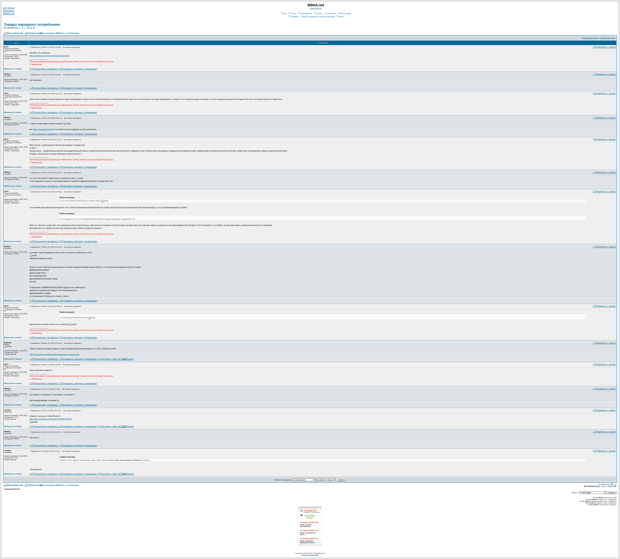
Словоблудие (73, 33)
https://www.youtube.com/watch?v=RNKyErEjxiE (51, 419)
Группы (320, 14)
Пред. (16, 28)
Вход (341, 17)
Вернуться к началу (12, 69)
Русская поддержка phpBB (310, 555)
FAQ (285, 14)
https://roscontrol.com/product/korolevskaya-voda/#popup (55, 354)
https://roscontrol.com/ (42, 129)
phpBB (305, 553)
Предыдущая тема (590, 38)
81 (31, 28)
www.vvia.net (315, 8)
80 (28, 28)
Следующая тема (607, 38)
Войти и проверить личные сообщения (319, 17)
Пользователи (306, 14)
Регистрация (346, 14)
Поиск (293, 14)
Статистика (331, 14)
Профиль (295, 17)
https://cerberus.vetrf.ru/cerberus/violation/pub (49, 56)
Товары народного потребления (32, 24)
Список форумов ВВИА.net (52, 33)
